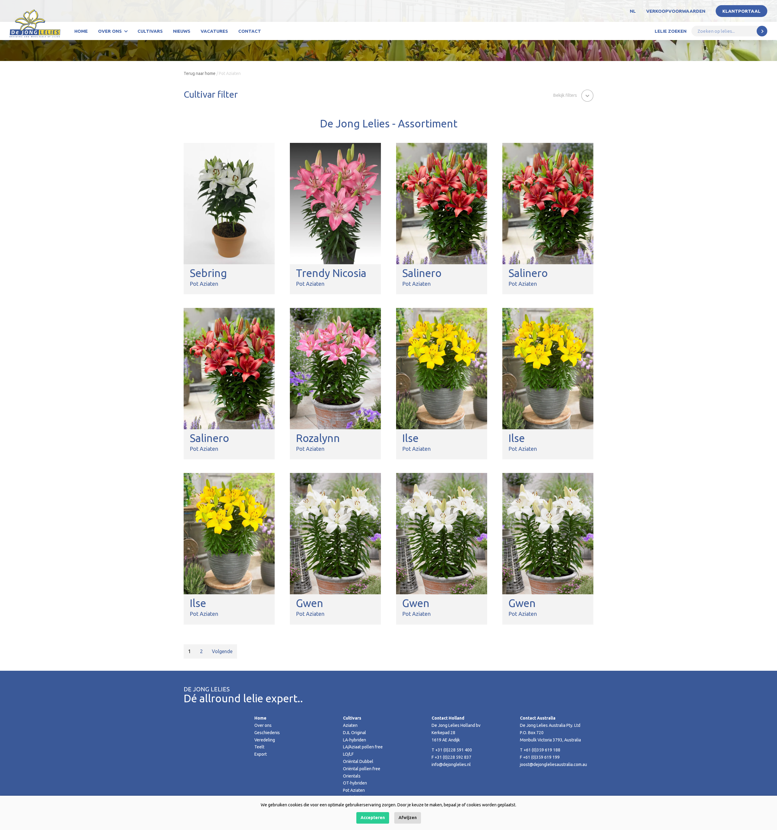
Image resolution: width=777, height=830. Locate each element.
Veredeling (264, 739)
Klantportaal (741, 11)
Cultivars (150, 31)
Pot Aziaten (354, 790)
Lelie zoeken (671, 31)
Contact (249, 31)
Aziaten (350, 725)
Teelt (259, 746)
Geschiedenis (267, 732)
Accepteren (373, 817)
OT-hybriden (355, 783)
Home (81, 31)
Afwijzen (408, 817)
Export (260, 754)
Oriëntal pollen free (361, 768)
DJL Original (354, 732)
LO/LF (348, 754)
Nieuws (181, 31)
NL (633, 11)
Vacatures (214, 31)
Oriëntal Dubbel (358, 761)
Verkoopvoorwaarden (675, 11)
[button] (573, 95)
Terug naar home (199, 73)
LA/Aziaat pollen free (363, 746)
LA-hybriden (354, 739)
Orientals (352, 776)
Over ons (110, 31)
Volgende (222, 651)
